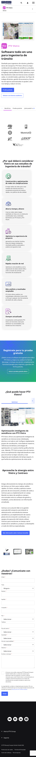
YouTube (10, 719)
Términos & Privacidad (19, 749)
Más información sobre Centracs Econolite (15, 533)
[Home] (6, 3)
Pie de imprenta (16, 752)
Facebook (15, 719)
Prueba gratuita (8, 90)
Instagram (26, 719)
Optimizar (15, 402)
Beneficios (8, 108)
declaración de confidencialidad (19, 689)
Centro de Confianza (6, 752)
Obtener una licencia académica (12, 95)
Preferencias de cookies (7, 749)
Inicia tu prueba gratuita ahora (18, 371)
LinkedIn (21, 719)
